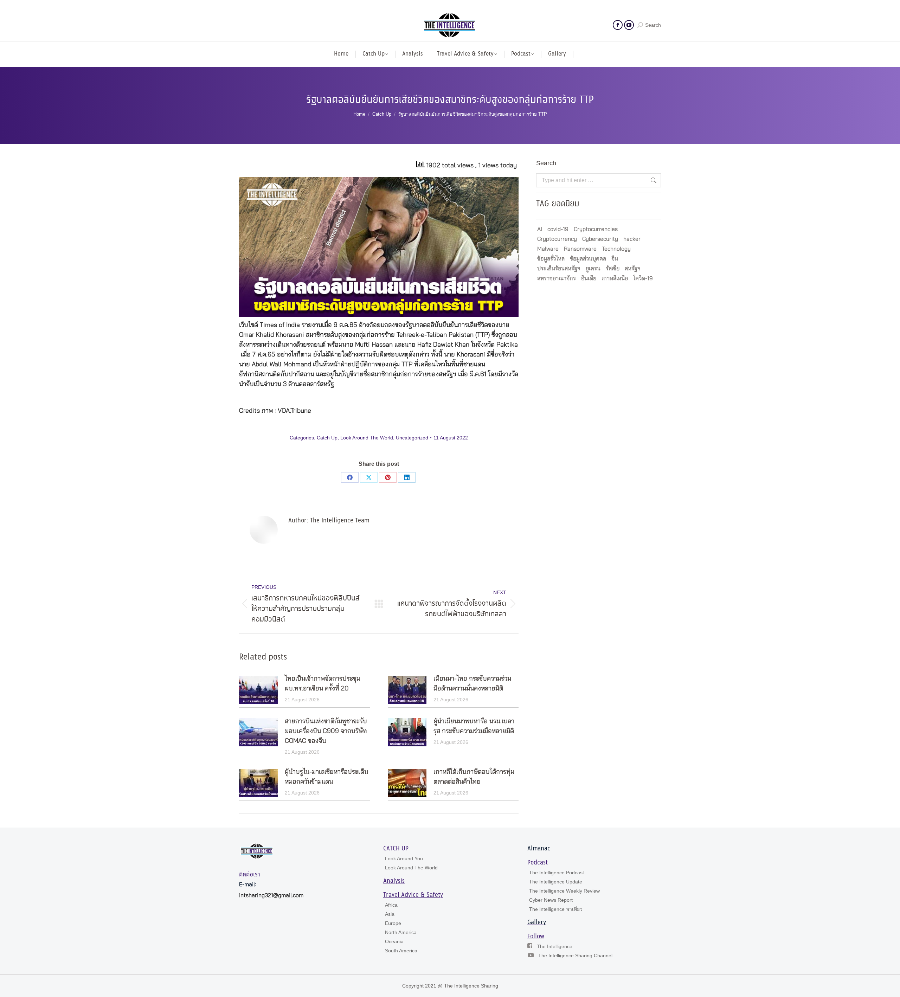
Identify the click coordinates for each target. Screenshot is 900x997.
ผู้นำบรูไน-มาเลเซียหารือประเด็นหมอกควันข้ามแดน (326, 777)
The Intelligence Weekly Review (564, 891)
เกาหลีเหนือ (615, 278)
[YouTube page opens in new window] (629, 25)
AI (539, 229)
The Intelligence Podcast (556, 872)
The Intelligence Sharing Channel (575, 955)
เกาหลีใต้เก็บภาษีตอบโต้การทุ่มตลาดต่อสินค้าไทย (473, 777)
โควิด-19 (643, 278)
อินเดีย (588, 278)
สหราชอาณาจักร (556, 278)
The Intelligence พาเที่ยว (556, 909)
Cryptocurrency (557, 239)
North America (401, 932)
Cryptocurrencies (596, 229)
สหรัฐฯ (633, 268)
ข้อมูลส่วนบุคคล (588, 259)
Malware (548, 249)
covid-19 (557, 229)
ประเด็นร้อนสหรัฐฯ (558, 268)
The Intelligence (554, 946)
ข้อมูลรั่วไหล (551, 259)
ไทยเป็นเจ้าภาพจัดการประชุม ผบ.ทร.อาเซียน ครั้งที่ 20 (322, 684)
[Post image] (258, 690)
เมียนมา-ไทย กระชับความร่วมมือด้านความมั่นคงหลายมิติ (472, 684)
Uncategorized (412, 437)
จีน (614, 259)
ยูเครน (593, 268)
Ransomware (580, 249)
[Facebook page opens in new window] (618, 25)
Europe (393, 923)
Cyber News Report (551, 900)
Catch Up (327, 437)
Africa (391, 905)
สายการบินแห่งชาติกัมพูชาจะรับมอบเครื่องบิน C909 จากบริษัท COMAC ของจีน (326, 731)
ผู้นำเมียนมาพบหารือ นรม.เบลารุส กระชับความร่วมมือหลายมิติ (473, 726)
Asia (389, 914)
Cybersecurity (600, 239)
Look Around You (404, 858)
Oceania (394, 941)
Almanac (538, 849)
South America (401, 950)
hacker (632, 239)
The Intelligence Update (555, 882)
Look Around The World (366, 437)
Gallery (536, 922)
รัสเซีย (612, 268)
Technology (616, 249)
